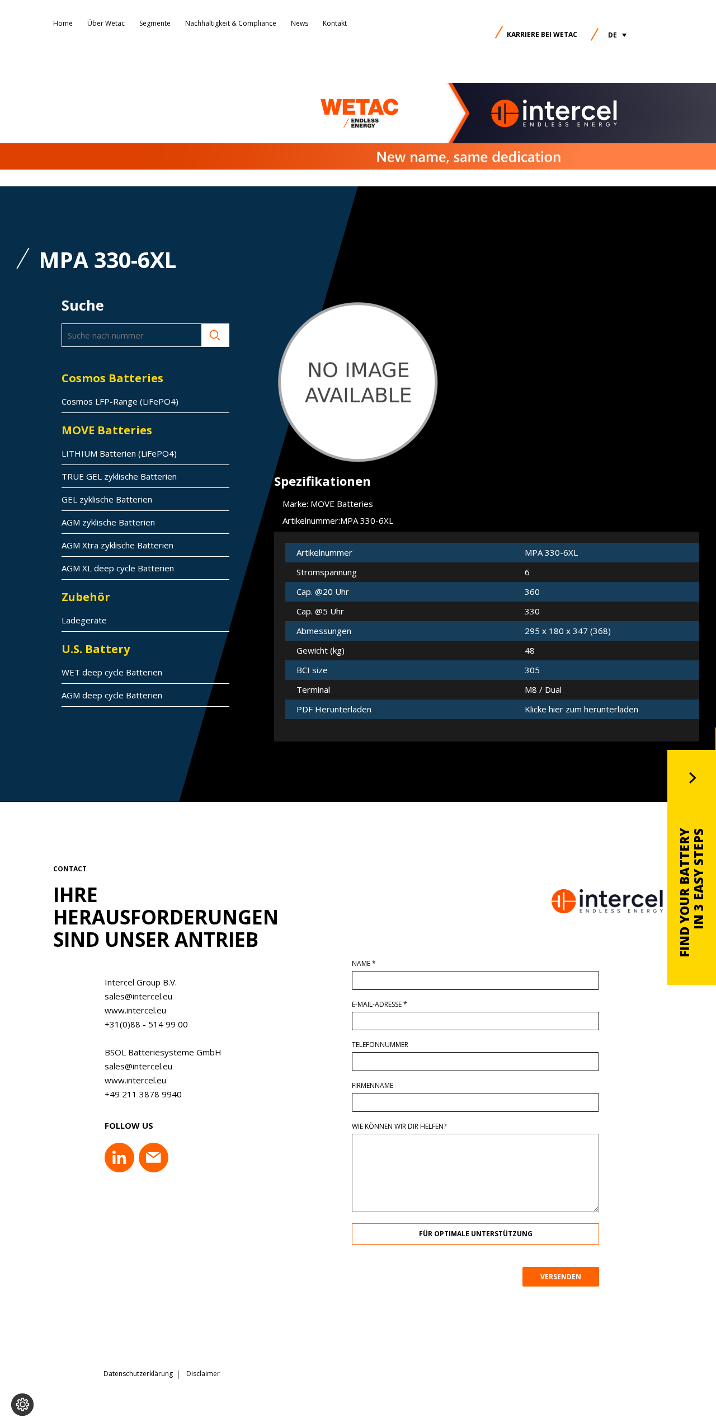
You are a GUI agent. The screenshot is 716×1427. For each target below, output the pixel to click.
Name (364, 963)
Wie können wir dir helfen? (399, 1126)
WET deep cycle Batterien (112, 672)
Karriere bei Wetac (542, 34)
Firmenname (372, 1085)
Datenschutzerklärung (138, 1373)
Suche (215, 335)
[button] (617, 35)
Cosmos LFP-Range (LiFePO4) (120, 401)
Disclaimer (203, 1373)
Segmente (155, 23)
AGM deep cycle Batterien (112, 695)
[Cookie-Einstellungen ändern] (22, 1404)
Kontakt (335, 23)
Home (63, 23)
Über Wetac (106, 23)
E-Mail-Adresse (379, 1004)
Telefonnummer (380, 1044)
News (299, 23)
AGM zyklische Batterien (108, 522)
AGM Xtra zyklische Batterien (117, 545)
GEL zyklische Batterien (107, 499)
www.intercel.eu (135, 1010)
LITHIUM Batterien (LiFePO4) (119, 453)
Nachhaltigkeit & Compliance (230, 23)
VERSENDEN (560, 1277)
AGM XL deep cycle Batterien (118, 568)
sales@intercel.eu (138, 996)
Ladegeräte (84, 620)
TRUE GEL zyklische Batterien (119, 476)
